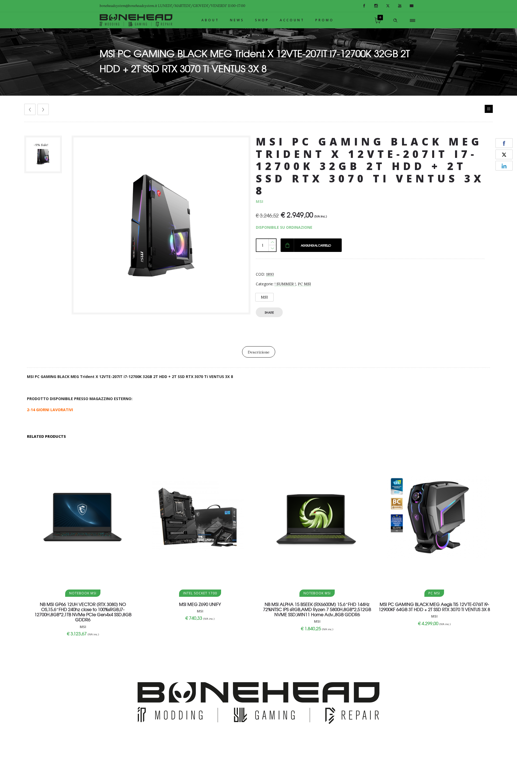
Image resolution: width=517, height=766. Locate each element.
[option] (45, 154)
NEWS (237, 20)
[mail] (411, 6)
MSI (264, 297)
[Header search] (395, 20)
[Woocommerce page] (489, 109)
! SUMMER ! (285, 284)
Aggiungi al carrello (316, 245)
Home (104, 91)
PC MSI (304, 284)
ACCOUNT (292, 20)
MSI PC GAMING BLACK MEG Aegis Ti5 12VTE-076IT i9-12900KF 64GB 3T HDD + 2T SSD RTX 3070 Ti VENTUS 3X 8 (434, 606)
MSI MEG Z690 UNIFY (200, 604)
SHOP (262, 20)
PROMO (324, 20)
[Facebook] (364, 6)
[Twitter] (388, 6)
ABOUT (210, 20)
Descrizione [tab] (259, 352)
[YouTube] (400, 6)
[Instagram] (376, 6)
